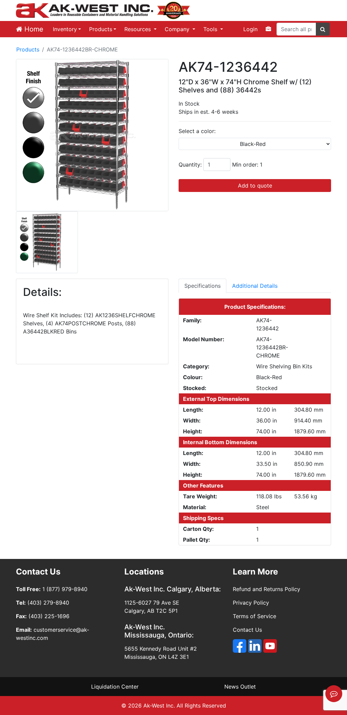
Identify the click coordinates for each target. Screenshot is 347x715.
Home (32, 29)
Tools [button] (211, 29)
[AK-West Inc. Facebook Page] (239, 646)
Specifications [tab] (202, 285)
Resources (138, 29)
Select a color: (197, 131)
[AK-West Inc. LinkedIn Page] (255, 646)
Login (250, 29)
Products (100, 29)
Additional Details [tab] (255, 285)
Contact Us (247, 629)
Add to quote (255, 185)
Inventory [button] (65, 29)
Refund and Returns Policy (266, 589)
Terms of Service (254, 616)
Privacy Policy (251, 602)
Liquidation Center (115, 686)
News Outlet (240, 686)
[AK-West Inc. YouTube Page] (270, 646)
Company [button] (178, 29)
